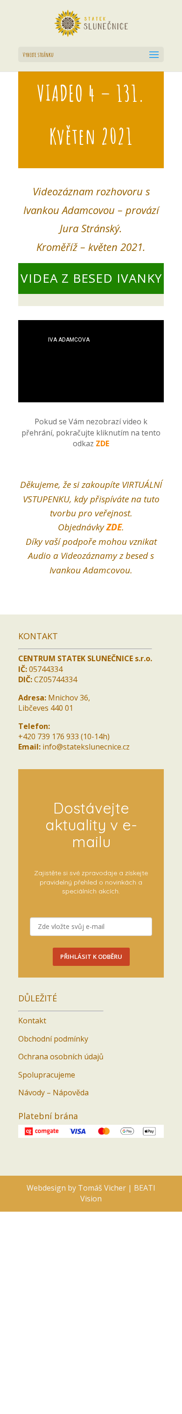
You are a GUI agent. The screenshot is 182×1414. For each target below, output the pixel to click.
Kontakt (32, 1028)
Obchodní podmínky (53, 1046)
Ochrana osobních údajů (61, 1064)
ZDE (102, 451)
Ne (87, 1399)
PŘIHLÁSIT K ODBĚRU (91, 964)
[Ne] (170, 1380)
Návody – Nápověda (53, 1100)
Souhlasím (55, 1399)
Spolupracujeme (46, 1082)
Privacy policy (123, 1399)
